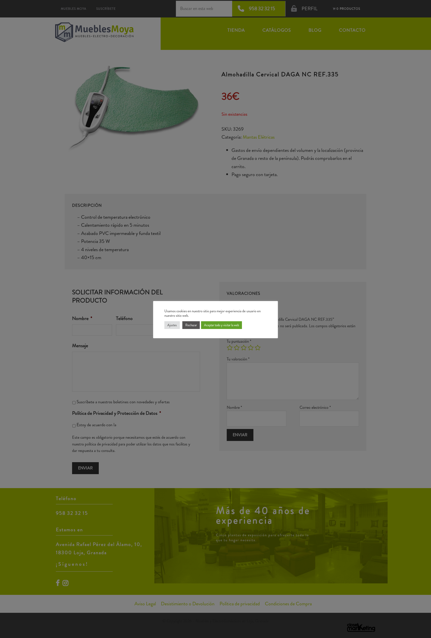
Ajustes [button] (172, 325)
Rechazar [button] (191, 325)
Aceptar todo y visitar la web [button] (221, 325)
